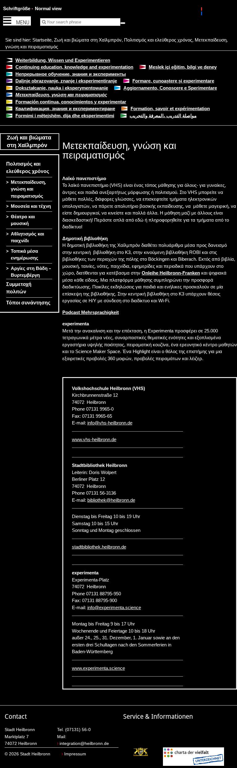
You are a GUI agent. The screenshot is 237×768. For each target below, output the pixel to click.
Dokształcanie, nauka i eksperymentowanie (61, 87)
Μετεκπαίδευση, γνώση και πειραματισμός (61, 94)
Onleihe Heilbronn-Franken (171, 272)
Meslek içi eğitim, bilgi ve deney (183, 67)
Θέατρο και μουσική (23, 220)
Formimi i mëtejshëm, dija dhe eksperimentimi (64, 115)
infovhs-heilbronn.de (109, 422)
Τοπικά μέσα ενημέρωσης (24, 254)
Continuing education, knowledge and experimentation (74, 67)
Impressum (75, 754)
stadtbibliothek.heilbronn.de (99, 546)
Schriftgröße (16, 8)
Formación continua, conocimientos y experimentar (70, 101)
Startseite (42, 39)
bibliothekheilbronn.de (111, 500)
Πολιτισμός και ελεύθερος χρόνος (158, 39)
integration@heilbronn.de (84, 743)
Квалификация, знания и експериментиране (65, 108)
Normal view (48, 8)
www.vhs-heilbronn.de (94, 439)
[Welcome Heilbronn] (202, 12)
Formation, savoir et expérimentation (170, 108)
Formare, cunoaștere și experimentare (173, 80)
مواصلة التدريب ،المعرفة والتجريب (163, 115)
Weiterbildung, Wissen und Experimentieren (62, 60)
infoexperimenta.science (114, 607)
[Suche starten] (122, 23)
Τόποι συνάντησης (28, 303)
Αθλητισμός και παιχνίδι (27, 237)
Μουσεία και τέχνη (31, 206)
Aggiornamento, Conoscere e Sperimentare (170, 87)
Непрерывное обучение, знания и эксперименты (70, 74)
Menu (22, 22)
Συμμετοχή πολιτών (18, 288)
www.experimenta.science (98, 668)
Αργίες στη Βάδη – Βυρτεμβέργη (31, 272)
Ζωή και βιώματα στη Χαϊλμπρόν (88, 39)
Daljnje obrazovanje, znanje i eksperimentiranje (66, 80)
